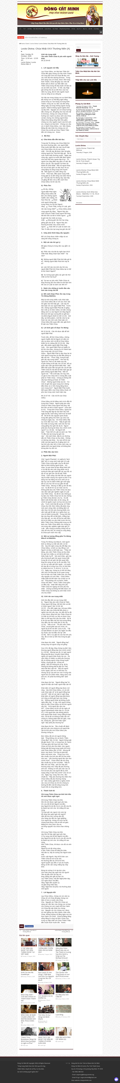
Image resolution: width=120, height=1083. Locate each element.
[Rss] (66, 1063)
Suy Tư (78, 28)
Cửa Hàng (96, 28)
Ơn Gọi (73, 28)
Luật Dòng (59, 1015)
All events (79, 202)
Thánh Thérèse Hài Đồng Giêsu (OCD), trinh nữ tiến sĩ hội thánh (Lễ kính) (87, 124)
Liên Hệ (90, 28)
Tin (24, 28)
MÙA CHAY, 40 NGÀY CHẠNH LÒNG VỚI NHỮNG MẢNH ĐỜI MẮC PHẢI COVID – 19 (28, 1019)
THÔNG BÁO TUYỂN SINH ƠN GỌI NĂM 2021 (45, 950)
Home (20, 28)
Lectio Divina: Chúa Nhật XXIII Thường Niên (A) (87, 182)
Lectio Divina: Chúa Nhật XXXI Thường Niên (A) (62, 930)
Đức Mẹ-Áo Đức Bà (38, 28)
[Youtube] (69, 1063)
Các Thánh (55, 28)
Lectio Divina (48, 28)
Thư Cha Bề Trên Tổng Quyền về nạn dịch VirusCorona (63, 974)
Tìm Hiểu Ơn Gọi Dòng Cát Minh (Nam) (44, 1017)
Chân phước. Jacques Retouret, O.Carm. (88, 110)
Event (27, 43)
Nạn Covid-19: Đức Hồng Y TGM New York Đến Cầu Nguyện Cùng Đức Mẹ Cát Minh (46, 976)
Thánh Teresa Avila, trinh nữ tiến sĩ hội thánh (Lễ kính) (87, 129)
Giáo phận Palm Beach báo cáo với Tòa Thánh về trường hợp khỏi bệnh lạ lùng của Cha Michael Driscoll (63, 953)
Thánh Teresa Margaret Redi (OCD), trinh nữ (85, 115)
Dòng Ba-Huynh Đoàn (65, 28)
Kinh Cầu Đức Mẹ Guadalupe (27, 973)
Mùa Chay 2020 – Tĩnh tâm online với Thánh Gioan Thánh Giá (28, 998)
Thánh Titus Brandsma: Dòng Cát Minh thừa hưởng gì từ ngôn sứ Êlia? (28, 1040)
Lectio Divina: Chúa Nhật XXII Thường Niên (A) (87, 171)
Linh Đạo (30, 28)
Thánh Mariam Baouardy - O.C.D (86, 107)
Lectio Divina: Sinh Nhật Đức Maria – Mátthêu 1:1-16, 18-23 (87, 193)
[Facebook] (67, 1063)
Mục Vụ (85, 28)
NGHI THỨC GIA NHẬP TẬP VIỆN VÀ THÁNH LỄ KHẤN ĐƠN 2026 (45, 1040)
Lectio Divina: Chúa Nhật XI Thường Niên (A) (29, 930)
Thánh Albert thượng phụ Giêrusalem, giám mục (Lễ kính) (86, 119)
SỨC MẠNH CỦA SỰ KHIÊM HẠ (45, 997)
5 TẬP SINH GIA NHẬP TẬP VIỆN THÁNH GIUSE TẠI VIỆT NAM (28, 951)
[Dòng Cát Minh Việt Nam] (60, 14)
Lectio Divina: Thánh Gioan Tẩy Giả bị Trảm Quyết (88, 160)
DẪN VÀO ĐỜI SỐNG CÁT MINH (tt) (63, 1038)
